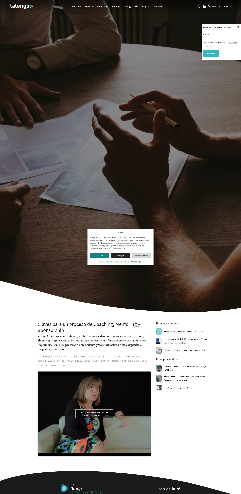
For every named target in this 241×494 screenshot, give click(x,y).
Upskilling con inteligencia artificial (178, 388)
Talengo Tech (130, 6)
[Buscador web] (199, 6)
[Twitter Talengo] (209, 6)
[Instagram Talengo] (214, 6)
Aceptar (100, 255)
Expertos (89, 6)
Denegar (120, 255)
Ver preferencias (141, 255)
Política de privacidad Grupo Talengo (127, 261)
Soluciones (103, 6)
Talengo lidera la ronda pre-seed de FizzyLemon (183, 331)
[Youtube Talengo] (219, 6)
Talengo (116, 6)
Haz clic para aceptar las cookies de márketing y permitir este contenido (94, 413)
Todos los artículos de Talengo (87, 492)
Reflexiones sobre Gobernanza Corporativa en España (185, 350)
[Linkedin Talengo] (204, 6)
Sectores (76, 6)
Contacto (158, 6)
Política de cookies (106, 261)
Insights (145, 6)
